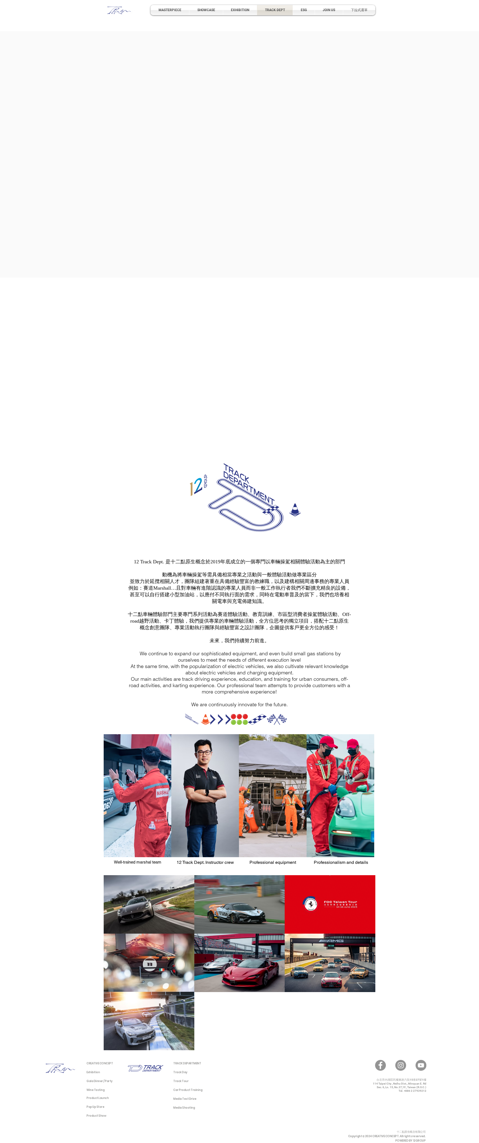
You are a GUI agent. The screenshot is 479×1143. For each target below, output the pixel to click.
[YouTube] (421, 1065)
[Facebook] (380, 1065)
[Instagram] (400, 1065)
